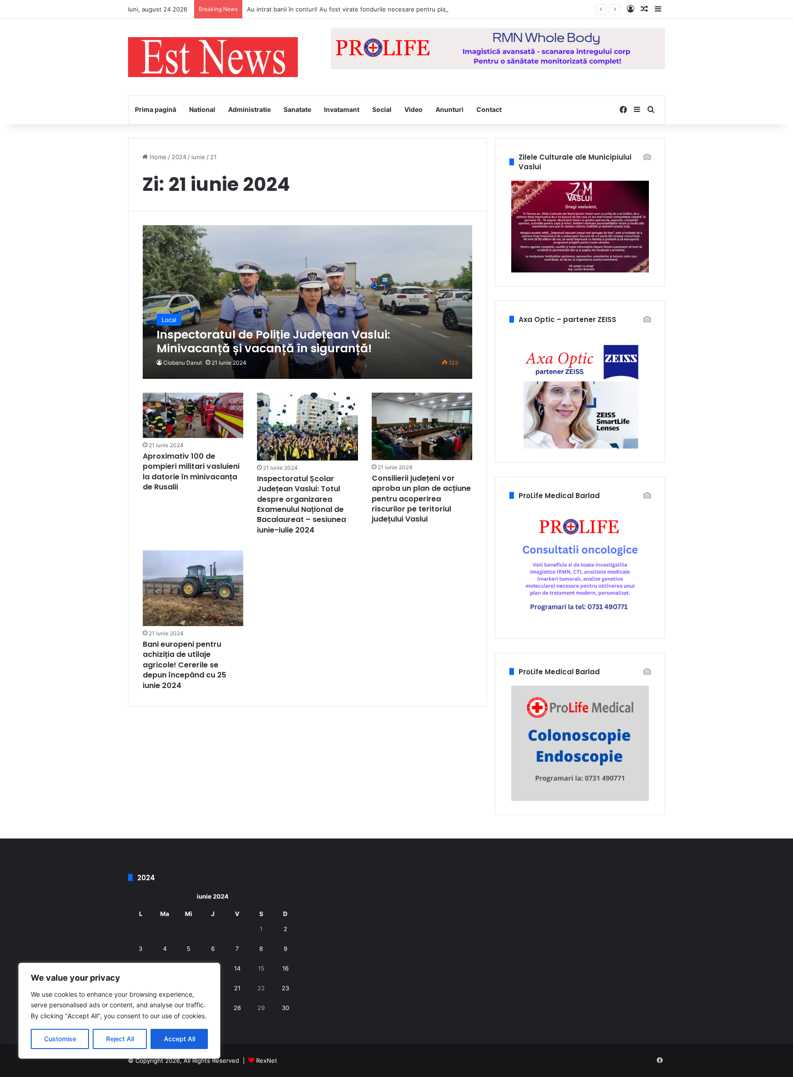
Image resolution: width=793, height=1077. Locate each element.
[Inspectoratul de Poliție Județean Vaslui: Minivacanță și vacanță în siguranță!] (308, 302)
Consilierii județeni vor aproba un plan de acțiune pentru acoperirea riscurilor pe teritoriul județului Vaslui (421, 499)
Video (413, 109)
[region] (119, 1011)
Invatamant (341, 109)
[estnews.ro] (213, 57)
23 (285, 988)
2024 (179, 157)
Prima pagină (155, 109)
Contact (489, 109)
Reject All (120, 1039)
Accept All (179, 1039)
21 (237, 988)
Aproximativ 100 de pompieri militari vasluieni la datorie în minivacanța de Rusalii (191, 471)
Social (381, 109)
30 (285, 1007)
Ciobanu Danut (182, 362)
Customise (60, 1039)
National (202, 109)
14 (237, 968)
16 (285, 968)
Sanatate (297, 109)
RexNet (266, 1060)
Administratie (249, 109)
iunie (198, 157)
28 (237, 1007)
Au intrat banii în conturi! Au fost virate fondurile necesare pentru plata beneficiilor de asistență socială (395, 9)
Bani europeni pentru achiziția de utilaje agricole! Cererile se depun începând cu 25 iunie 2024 (184, 665)
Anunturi (450, 109)
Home (157, 157)
